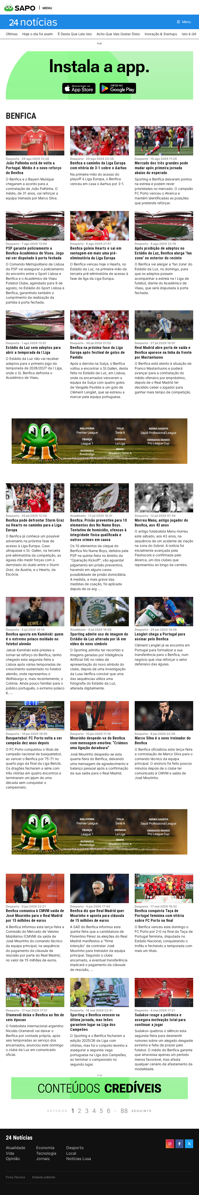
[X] (189, 1143)
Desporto (12, 159)
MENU (47, 8)
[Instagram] (170, 1143)
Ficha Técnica (15, 1177)
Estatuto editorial (43, 1177)
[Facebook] (179, 1143)
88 (124, 1110)
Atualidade (78, 515)
